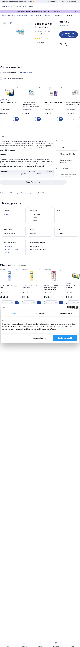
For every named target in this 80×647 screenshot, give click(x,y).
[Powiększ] (11, 23)
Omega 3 (7, 252)
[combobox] (46, 7)
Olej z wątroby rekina (11, 249)
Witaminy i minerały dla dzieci (40, 15)
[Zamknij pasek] (75, 11)
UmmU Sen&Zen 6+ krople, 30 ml (8, 287)
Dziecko (10, 15)
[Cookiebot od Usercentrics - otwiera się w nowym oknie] (68, 307)
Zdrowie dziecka (21, 15)
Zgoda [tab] (14, 313)
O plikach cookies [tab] (66, 313)
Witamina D (8, 246)
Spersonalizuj (38, 338)
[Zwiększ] (12, 119)
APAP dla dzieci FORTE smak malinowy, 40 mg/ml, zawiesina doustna (53, 287)
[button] (40, 33)
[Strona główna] (3, 15)
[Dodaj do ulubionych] (30, 22)
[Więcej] (76, 44)
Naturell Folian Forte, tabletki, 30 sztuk (53, 103)
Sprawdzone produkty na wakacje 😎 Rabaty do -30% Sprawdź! (39, 11)
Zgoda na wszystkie (65, 338)
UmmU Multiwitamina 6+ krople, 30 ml (30, 287)
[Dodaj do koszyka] (17, 119)
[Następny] (78, 125)
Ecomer (6, 214)
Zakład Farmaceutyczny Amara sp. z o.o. (18, 193)
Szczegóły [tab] (40, 313)
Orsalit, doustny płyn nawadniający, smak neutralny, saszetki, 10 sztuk (31, 104)
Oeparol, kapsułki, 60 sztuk (8, 102)
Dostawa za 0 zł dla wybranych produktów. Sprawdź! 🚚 (18, 1)
